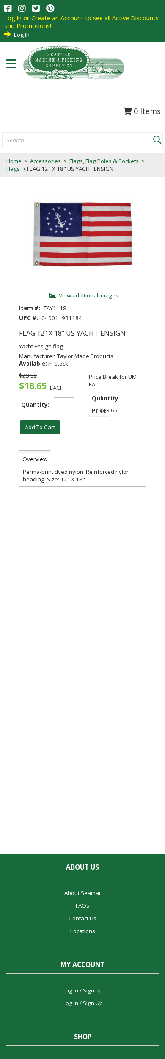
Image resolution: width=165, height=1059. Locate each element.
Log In (22, 35)
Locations (82, 931)
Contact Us (82, 918)
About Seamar (82, 893)
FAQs (82, 905)
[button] (157, 138)
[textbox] (73, 140)
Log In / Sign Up (83, 990)
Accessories (45, 161)
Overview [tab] (34, 459)
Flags (13, 168)
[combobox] (78, 140)
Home (14, 161)
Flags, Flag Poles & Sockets (104, 161)
